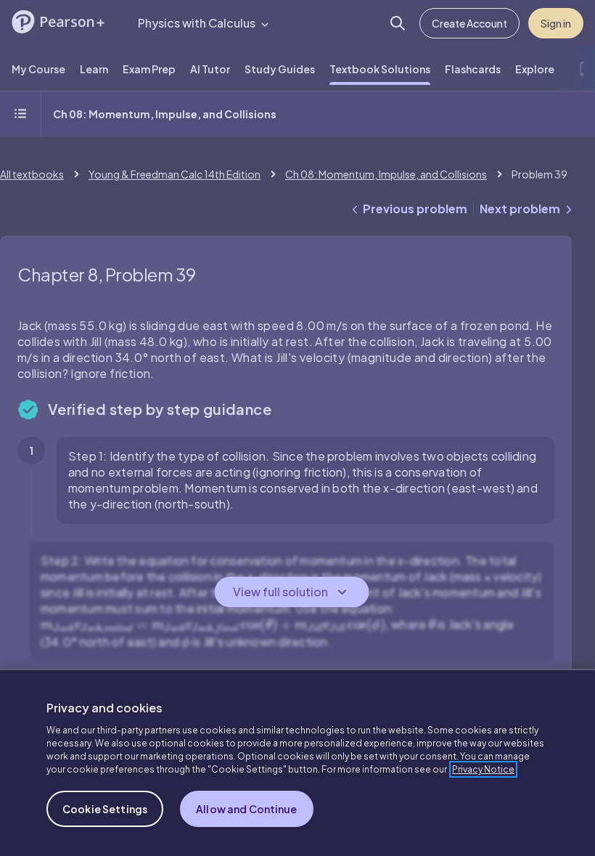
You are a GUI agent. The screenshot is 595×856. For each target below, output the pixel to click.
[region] (297, 762)
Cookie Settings (104, 808)
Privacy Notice (483, 769)
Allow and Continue (247, 808)
